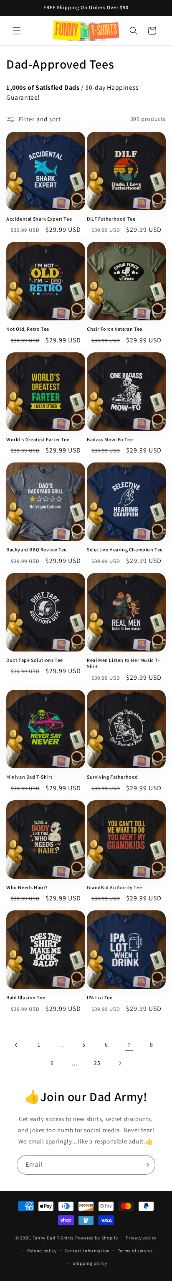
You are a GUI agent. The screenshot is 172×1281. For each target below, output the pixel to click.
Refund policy (42, 1251)
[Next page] (120, 1063)
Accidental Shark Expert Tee (39, 219)
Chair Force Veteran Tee (114, 329)
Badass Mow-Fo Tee (110, 439)
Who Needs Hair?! (27, 887)
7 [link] (129, 1045)
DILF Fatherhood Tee (111, 219)
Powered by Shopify (96, 1238)
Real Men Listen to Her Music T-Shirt (123, 663)
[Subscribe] (146, 1165)
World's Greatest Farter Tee (37, 439)
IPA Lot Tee (100, 997)
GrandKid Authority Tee (114, 887)
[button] (17, 31)
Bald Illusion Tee (25, 997)
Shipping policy (90, 1263)
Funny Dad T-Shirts (53, 1238)
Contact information (87, 1251)
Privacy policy (141, 1238)
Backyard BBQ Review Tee (36, 549)
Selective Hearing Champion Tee (125, 549)
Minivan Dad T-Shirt (29, 777)
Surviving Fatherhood (112, 777)
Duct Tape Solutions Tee (34, 660)
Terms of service (135, 1251)
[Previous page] (16, 1045)
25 (97, 1063)
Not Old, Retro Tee (27, 329)
